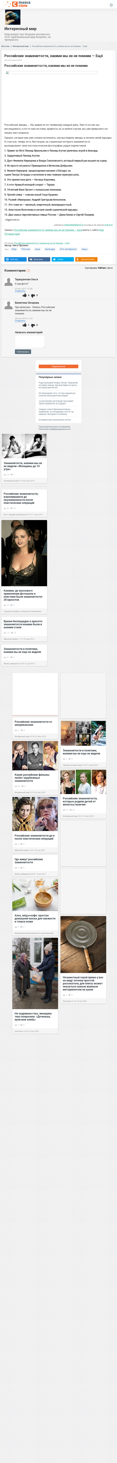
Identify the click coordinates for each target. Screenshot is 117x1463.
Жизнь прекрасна (11, 663)
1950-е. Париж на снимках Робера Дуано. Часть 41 (80, 1368)
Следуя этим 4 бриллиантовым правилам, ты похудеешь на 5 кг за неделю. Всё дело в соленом (56, 411)
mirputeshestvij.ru (73, 224)
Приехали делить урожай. (31, 1144)
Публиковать (23, 351)
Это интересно (68, 249)
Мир (14, 249)
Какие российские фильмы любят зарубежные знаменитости (32, 777)
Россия (25, 249)
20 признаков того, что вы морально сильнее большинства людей (57, 394)
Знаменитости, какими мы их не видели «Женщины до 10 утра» (23, 466)
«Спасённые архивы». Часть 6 (82, 1039)
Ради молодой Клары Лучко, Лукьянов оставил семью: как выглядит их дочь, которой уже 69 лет (58, 385)
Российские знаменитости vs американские (33, 723)
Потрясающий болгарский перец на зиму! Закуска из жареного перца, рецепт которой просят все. (80, 1185)
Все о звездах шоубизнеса (15, 514)
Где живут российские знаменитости (29, 861)
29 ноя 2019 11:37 (24, 318)
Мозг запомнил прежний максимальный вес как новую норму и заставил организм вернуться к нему (34, 1199)
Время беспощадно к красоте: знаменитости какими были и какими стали (23, 624)
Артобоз (66, 1051)
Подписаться (58, 366)
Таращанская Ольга (26, 279)
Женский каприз (11, 639)
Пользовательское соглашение (54, 426)
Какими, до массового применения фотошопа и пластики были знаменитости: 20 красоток (23, 595)
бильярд (50, 249)
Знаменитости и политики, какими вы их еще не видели (22, 650)
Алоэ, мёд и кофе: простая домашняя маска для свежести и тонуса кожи (35, 918)
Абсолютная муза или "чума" (81, 1091)
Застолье (67, 1001)
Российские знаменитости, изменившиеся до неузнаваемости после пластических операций (21, 498)
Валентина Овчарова (27, 302)
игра (37, 249)
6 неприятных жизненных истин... (56, 419)
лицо (84, 249)
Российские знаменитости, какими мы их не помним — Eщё (59, 46)
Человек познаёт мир (72, 765)
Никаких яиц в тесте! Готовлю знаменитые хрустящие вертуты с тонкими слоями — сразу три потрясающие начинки (34, 1315)
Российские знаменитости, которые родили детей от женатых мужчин (80, 801)
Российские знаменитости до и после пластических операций (35, 837)
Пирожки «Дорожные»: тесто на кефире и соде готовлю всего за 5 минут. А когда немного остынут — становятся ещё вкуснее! (35, 1255)
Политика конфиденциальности (55, 429)
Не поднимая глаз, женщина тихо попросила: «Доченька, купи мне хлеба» (33, 1016)
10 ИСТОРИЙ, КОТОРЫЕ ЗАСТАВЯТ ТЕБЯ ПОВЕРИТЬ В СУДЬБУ (56, 402)
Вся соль (5, 46)
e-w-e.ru (108, 224)
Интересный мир (20, 28)
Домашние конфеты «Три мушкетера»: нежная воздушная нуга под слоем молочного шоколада (32, 1442)
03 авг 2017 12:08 (23, 289)
